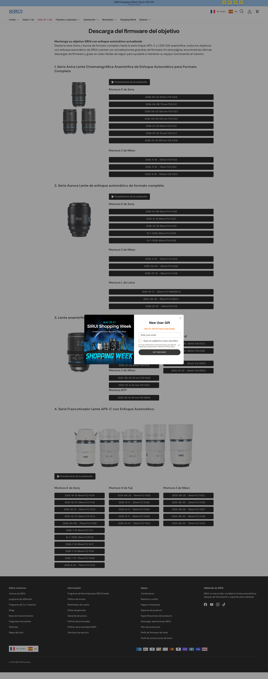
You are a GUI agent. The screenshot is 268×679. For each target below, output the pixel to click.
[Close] (180, 318)
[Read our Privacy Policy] (179, 345)
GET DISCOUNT (159, 352)
